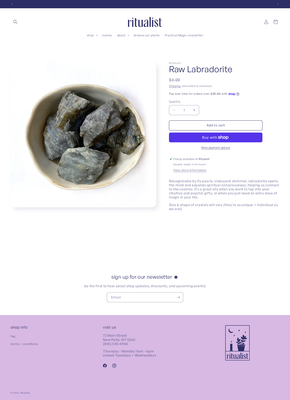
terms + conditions (24, 344)
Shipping (175, 86)
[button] (15, 22)
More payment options (215, 147)
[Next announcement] (278, 4)
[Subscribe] (178, 297)
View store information (189, 170)
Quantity (174, 101)
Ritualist (25, 392)
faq (13, 336)
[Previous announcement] (12, 4)
